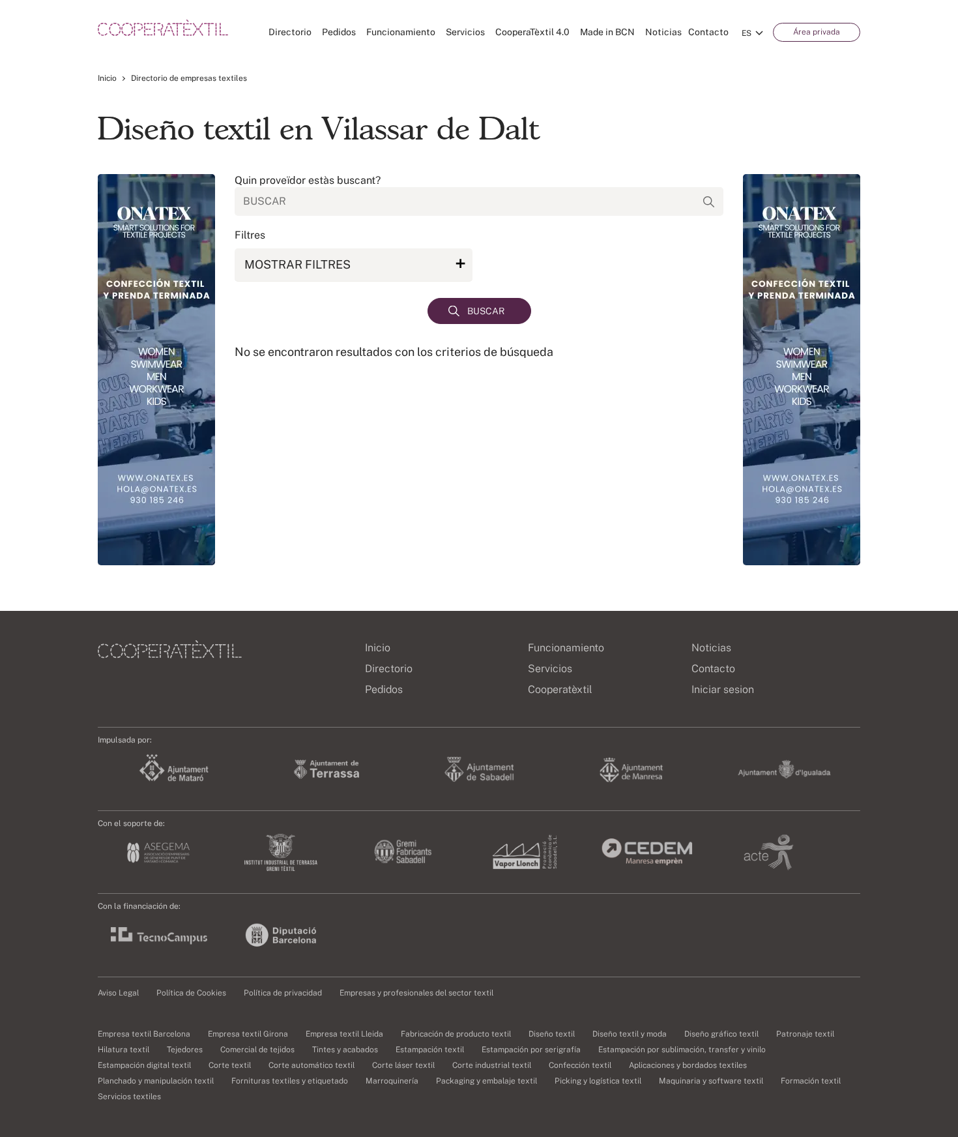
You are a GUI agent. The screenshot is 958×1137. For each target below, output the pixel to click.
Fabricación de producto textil (456, 1034)
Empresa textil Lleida (344, 1034)
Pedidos (339, 32)
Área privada (816, 32)
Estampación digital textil (144, 1065)
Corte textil (230, 1065)
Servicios (465, 32)
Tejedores (185, 1049)
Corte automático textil (312, 1065)
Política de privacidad (283, 992)
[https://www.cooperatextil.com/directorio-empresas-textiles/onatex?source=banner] (156, 369)
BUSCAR (485, 311)
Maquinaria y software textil (711, 1080)
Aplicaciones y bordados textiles (688, 1065)
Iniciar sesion (722, 689)
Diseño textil (552, 1034)
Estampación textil (430, 1049)
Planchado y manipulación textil (156, 1080)
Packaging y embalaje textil (486, 1080)
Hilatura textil (123, 1049)
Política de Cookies (191, 992)
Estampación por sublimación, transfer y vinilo (682, 1049)
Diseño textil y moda (629, 1034)
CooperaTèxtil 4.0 (532, 32)
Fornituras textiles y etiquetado (289, 1080)
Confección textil (580, 1065)
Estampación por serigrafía (531, 1049)
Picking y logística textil (598, 1080)
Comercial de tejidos (257, 1049)
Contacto (708, 32)
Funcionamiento (400, 32)
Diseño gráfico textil (721, 1034)
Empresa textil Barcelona (144, 1034)
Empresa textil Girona (248, 1034)
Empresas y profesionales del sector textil (416, 992)
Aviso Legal (118, 992)
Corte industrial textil (491, 1065)
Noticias (663, 32)
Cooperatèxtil (560, 689)
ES (746, 33)
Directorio (290, 32)
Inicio (107, 78)
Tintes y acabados (345, 1049)
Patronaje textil (805, 1034)
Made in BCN (607, 32)
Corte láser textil (403, 1065)
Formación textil (811, 1080)
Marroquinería (392, 1080)
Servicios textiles (129, 1096)
